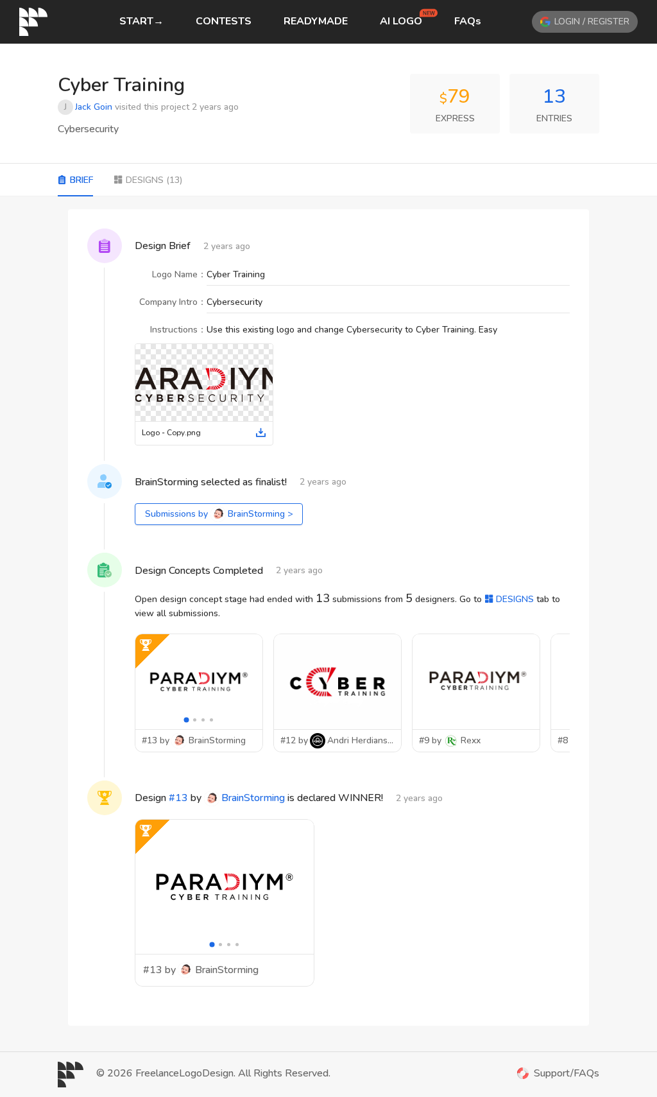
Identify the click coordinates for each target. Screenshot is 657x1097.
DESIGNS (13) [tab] (154, 180)
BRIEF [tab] (81, 180)
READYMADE (316, 21)
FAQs (467, 21)
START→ (141, 21)
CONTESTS (224, 21)
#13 (178, 798)
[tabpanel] (328, 617)
